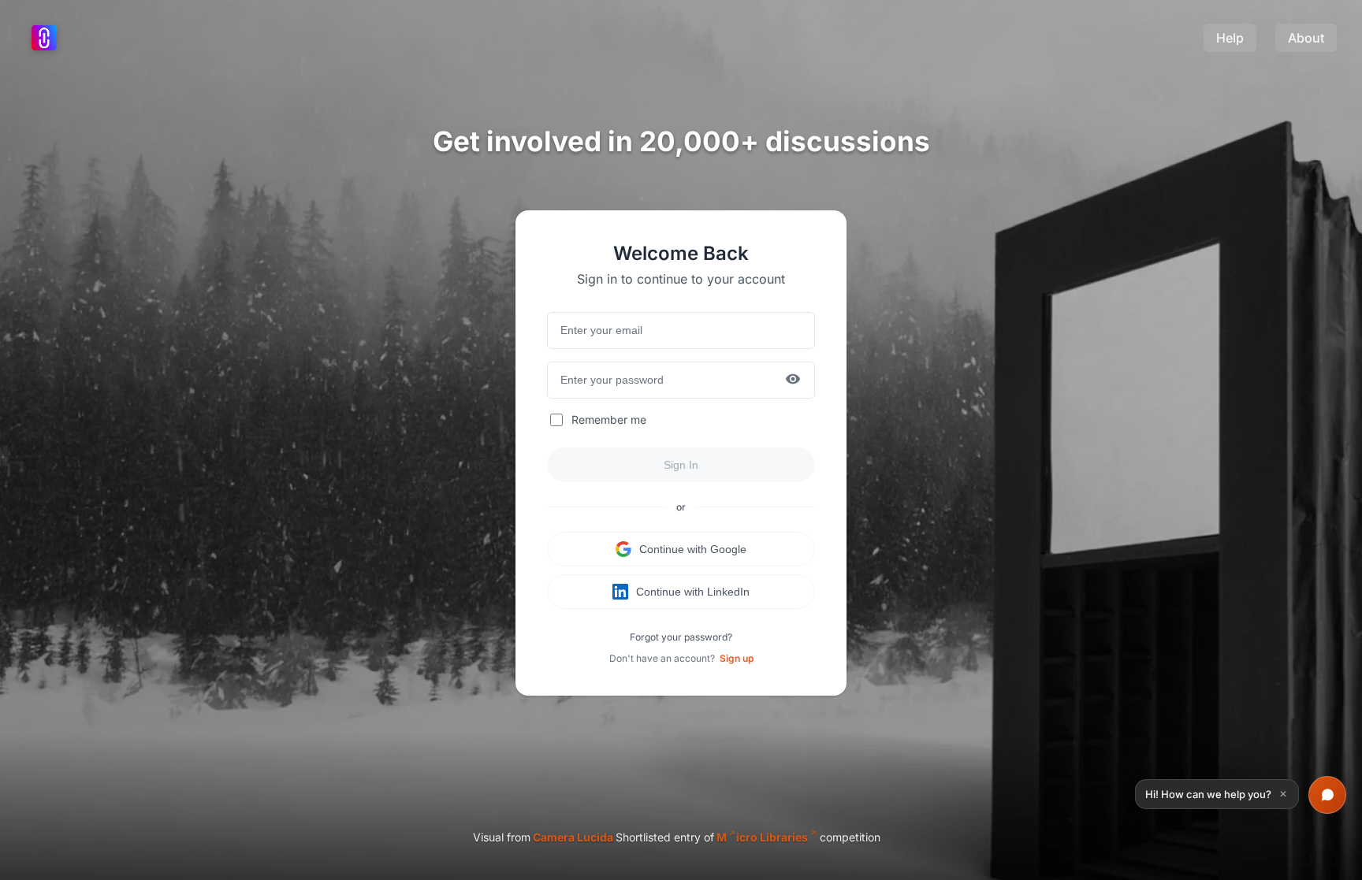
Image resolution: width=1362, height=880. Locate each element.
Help (1230, 38)
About (1306, 38)
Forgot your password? (681, 637)
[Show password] (793, 380)
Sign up (737, 658)
